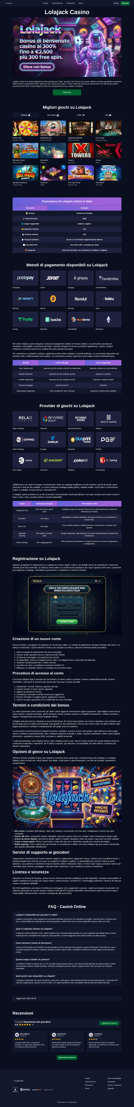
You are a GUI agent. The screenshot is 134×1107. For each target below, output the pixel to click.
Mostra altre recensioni (67, 1057)
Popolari (24, 115)
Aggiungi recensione (109, 1023)
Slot (106, 115)
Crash (79, 115)
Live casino (51, 115)
